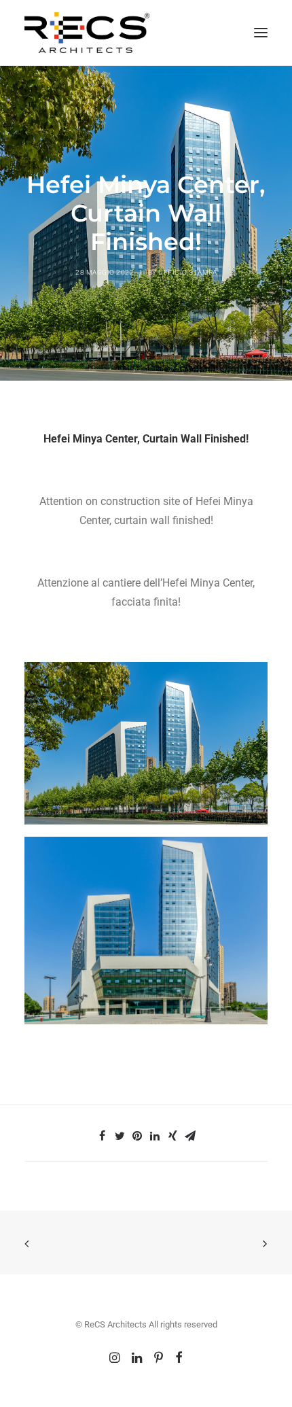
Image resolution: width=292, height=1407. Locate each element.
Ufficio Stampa (187, 272)
